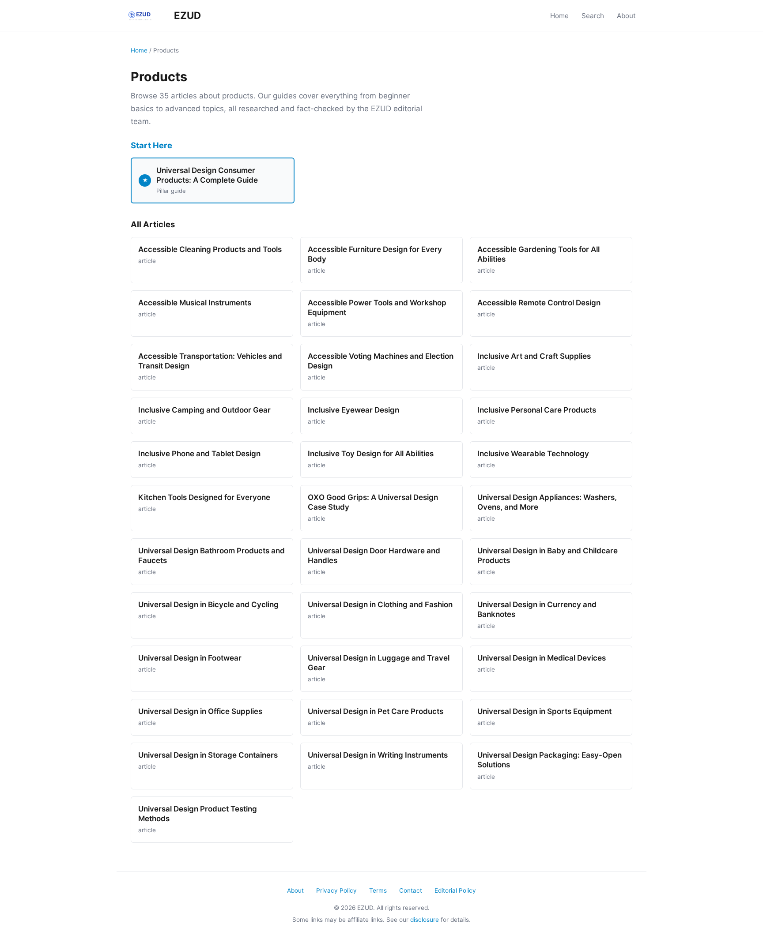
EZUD (186, 15)
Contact (410, 890)
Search (593, 15)
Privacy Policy (336, 890)
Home (559, 15)
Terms (378, 890)
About (626, 15)
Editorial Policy (455, 890)
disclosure (424, 919)
